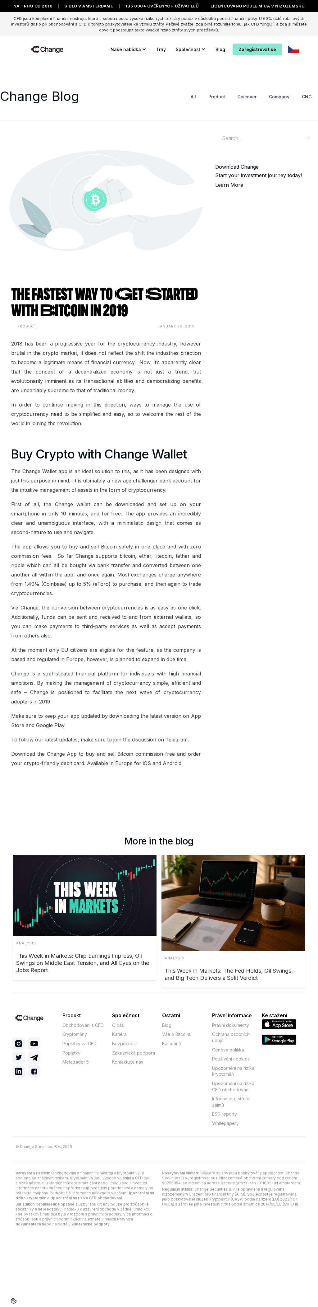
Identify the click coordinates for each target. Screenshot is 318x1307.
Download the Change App (44, 754)
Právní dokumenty (230, 1025)
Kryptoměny (74, 1034)
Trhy (161, 49)
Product (216, 96)
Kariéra (119, 1034)
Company (279, 96)
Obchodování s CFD (83, 1025)
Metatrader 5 (75, 1062)
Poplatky (71, 1052)
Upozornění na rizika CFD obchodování (233, 1086)
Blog (220, 49)
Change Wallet (39, 471)
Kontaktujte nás (127, 1062)
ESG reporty (224, 1114)
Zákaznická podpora (133, 1052)
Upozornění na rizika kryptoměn (233, 1071)
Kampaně (171, 1043)
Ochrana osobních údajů (231, 1037)
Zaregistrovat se (257, 49)
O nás (118, 1025)
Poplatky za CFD (79, 1043)
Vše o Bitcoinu (177, 1034)
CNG (307, 96)
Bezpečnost (124, 1043)
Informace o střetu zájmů (230, 1101)
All (193, 96)
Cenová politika (228, 1049)
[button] (128, 49)
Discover (247, 96)
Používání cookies (231, 1058)
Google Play (50, 725)
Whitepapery (225, 1123)
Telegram (177, 739)
